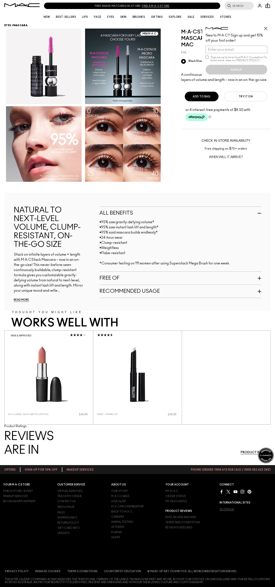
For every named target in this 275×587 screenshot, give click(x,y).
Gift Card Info (68, 528)
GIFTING (157, 17)
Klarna (116, 532)
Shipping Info (67, 517)
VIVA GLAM (118, 501)
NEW (47, 17)
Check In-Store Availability (226, 140)
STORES (225, 17)
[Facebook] (221, 492)
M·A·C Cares (120, 496)
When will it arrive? (226, 157)
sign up (236, 69)
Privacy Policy (17, 571)
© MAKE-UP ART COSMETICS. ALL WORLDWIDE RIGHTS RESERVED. (192, 571)
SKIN (123, 17)
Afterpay (118, 527)
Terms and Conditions (182, 522)
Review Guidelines (178, 527)
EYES (110, 17)
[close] (267, 27)
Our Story (119, 491)
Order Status (175, 496)
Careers (117, 517)
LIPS (85, 17)
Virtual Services (70, 491)
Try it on (246, 96)
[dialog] (32, 414)
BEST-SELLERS (66, 17)
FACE (97, 17)
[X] (228, 492)
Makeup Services (15, 496)
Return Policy (68, 523)
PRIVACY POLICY (248, 60)
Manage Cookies (48, 571)
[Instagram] (242, 492)
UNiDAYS (63, 533)
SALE (191, 17)
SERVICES (207, 17)
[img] (48, 374)
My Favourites (176, 501)
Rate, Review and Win (180, 517)
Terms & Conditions (82, 571)
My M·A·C (171, 491)
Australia (227, 509)
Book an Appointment (19, 501)
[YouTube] (235, 492)
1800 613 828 (66, 507)
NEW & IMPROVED (21, 335)
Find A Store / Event (18, 491)
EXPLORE (175, 17)
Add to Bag (201, 96)
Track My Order (69, 496)
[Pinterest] (249, 492)
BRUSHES (139, 17)
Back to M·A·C (121, 511)
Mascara (20, 25)
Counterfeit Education (122, 571)
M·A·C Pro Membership (127, 506)
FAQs (61, 512)
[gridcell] (183, 61)
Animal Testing (122, 522)
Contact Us (66, 501)
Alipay (115, 537)
